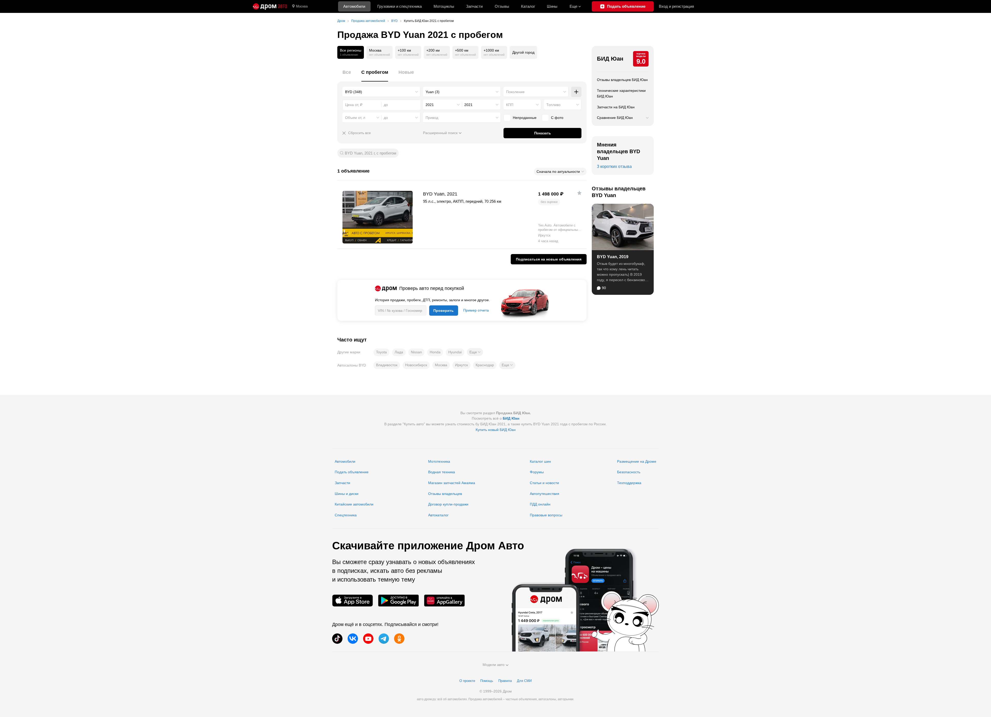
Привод (432, 118)
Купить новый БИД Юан (496, 430)
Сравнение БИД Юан (615, 118)
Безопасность (628, 472)
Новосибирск (416, 365)
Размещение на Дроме (636, 461)
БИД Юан (610, 58)
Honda (435, 352)
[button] (475, 352)
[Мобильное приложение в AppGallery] (444, 600)
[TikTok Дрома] (337, 638)
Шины (552, 6)
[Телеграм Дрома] (384, 638)
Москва (302, 6)
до (386, 118)
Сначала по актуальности (558, 171)
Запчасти (474, 6)
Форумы (537, 472)
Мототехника (439, 461)
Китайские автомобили (354, 504)
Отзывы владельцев (445, 494)
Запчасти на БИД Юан (616, 107)
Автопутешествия (544, 494)
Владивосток (386, 365)
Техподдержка (629, 483)
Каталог (528, 6)
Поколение (515, 92)
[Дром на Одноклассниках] (399, 638)
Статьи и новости (544, 483)
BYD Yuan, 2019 (612, 257)
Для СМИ (524, 681)
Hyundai (455, 352)
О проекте (467, 681)
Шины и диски (346, 494)
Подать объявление (352, 472)
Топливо (553, 105)
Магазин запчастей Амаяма (451, 483)
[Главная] (270, 6)
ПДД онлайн (540, 504)
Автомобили (354, 6)
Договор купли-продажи (448, 504)
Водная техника (441, 472)
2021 (430, 105)
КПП (509, 105)
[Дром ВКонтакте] (353, 638)
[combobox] (381, 92)
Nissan (416, 352)
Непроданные (525, 118)
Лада (399, 352)
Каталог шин (540, 461)
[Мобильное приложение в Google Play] (398, 600)
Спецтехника (346, 515)
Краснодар (485, 365)
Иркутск (461, 365)
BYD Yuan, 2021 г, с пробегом (370, 153)
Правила (505, 681)
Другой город (523, 52)
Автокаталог (438, 515)
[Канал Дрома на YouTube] (368, 638)
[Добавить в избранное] (579, 193)
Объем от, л (355, 118)
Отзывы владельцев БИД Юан (622, 80)
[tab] (346, 75)
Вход (676, 6)
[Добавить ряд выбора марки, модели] (576, 92)
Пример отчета (476, 310)
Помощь (486, 681)
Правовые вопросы (546, 515)
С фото (557, 118)
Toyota (381, 352)
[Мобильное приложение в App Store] (352, 600)
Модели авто (494, 665)
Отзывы (502, 6)
